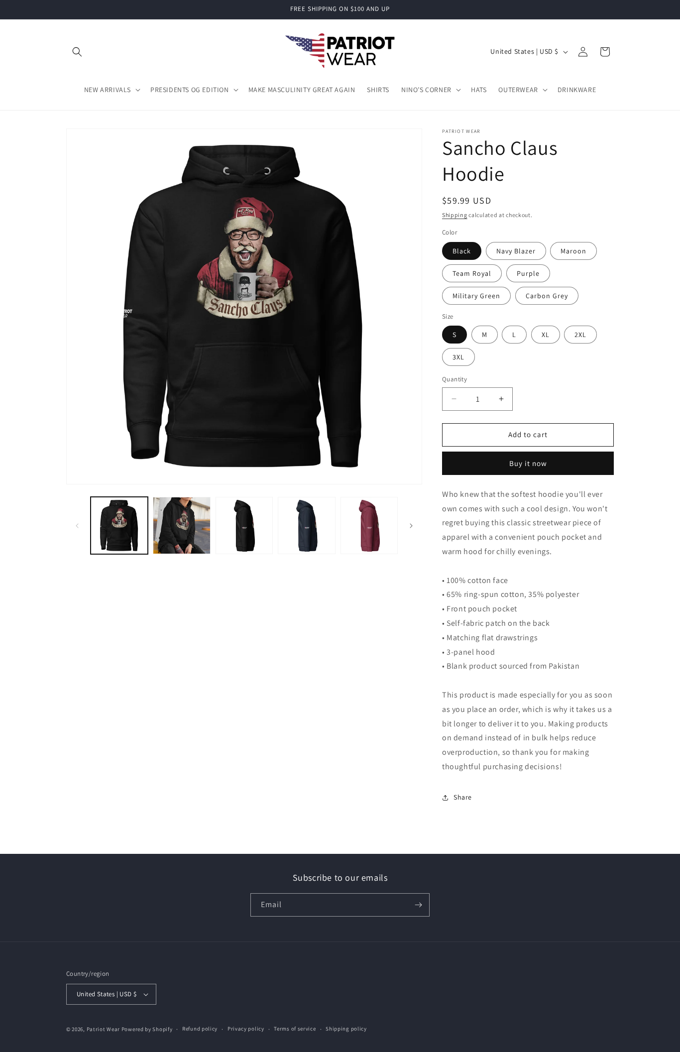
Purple (528, 273)
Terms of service (295, 1028)
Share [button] (462, 797)
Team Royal (472, 273)
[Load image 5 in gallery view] (306, 525)
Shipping (454, 215)
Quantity (454, 379)
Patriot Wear (103, 1029)
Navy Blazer (516, 250)
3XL (458, 356)
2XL (580, 334)
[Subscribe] (418, 905)
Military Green (476, 295)
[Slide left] (77, 526)
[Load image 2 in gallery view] (181, 525)
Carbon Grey (547, 295)
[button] (77, 52)
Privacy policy (245, 1028)
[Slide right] (411, 526)
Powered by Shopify (147, 1029)
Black (462, 250)
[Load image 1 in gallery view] (119, 525)
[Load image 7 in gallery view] (369, 525)
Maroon (573, 250)
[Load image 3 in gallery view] (244, 525)
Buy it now (528, 463)
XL (546, 334)
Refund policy (200, 1028)
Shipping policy (346, 1028)
